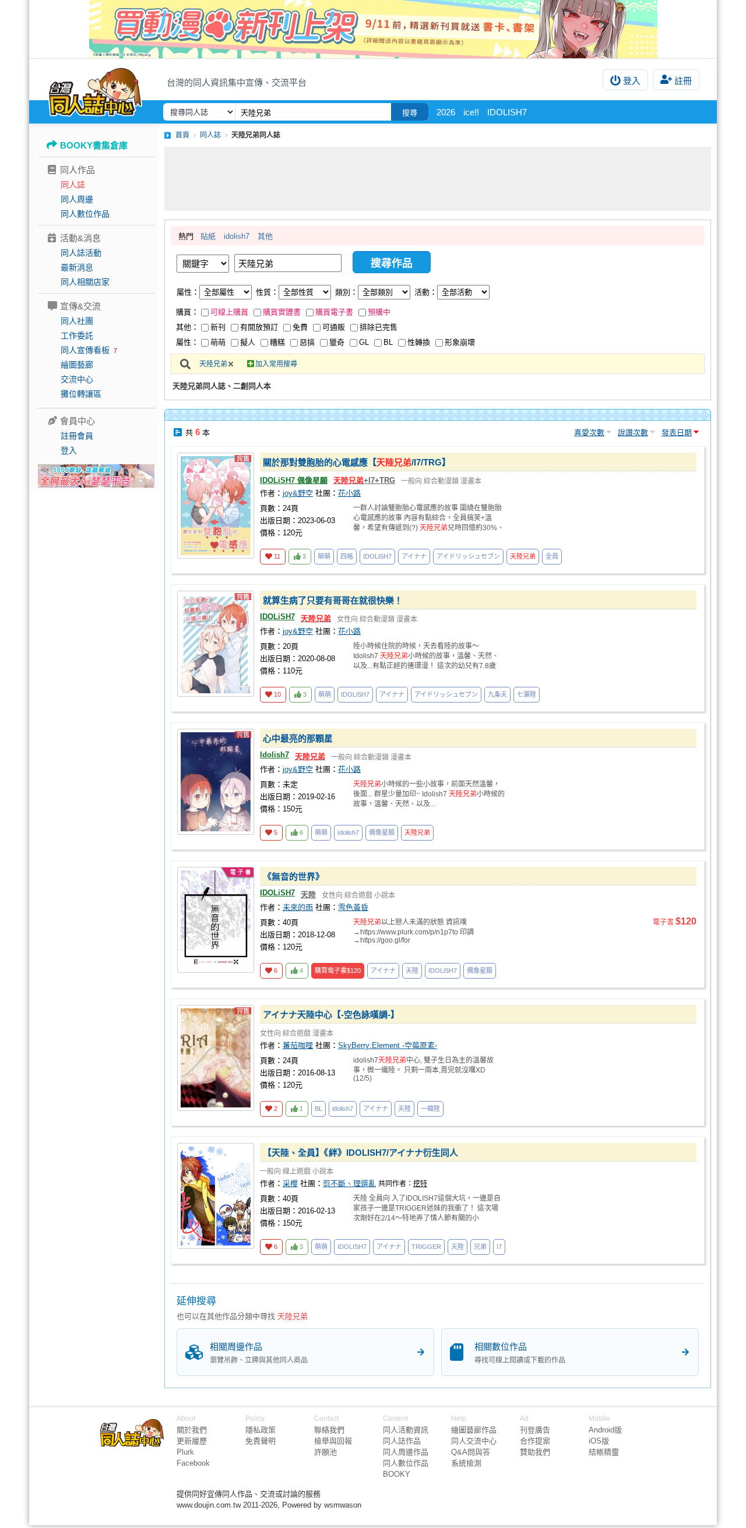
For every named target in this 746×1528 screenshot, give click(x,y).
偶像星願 (382, 832)
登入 (632, 81)
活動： (425, 292)
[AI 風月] (96, 481)
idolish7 (236, 236)
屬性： (188, 292)
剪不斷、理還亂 (349, 1183)
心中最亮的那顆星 (298, 738)
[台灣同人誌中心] (95, 90)
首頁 (182, 135)
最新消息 (77, 267)
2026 (446, 112)
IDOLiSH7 (377, 556)
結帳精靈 (604, 1452)
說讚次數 (633, 432)
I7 (499, 1246)
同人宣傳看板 (85, 350)
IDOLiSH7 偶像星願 (294, 480)
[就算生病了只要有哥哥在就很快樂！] (215, 644)
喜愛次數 (589, 432)
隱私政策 (260, 1429)
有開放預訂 (259, 327)
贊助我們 (535, 1452)
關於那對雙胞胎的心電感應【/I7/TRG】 (357, 462)
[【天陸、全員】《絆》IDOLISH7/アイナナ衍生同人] (215, 1196)
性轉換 (418, 342)
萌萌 (218, 342)
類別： (346, 292)
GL (364, 342)
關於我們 (192, 1429)
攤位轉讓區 (81, 393)
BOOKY (396, 1474)
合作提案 (535, 1441)
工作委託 (77, 335)
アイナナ (414, 556)
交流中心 (77, 379)
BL (388, 342)
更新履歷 (192, 1441)
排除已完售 (378, 327)
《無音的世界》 (293, 876)
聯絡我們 (329, 1429)
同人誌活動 (81, 252)
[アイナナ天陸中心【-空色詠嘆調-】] (215, 1058)
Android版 (605, 1429)
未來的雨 (298, 907)
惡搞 (307, 342)
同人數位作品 (85, 213)
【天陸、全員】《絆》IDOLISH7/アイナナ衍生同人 (360, 1153)
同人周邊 (77, 199)
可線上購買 (229, 312)
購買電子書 (334, 312)
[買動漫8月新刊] (373, 29)
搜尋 (409, 112)
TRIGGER (426, 1246)
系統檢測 (466, 1463)
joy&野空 (298, 493)
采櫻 (290, 1183)
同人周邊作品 (405, 1452)
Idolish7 (274, 754)
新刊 (218, 327)
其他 (265, 236)
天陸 (308, 894)
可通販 (333, 327)
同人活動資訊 (405, 1429)
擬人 (247, 342)
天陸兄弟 (213, 364)
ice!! (471, 112)
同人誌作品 (402, 1441)
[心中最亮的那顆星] (215, 782)
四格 (346, 556)
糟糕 (277, 342)
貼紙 (208, 236)
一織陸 (430, 1108)
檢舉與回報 (333, 1441)
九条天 (497, 694)
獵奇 (336, 342)
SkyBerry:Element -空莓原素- (387, 1045)
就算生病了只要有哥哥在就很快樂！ (333, 600)
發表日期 (676, 432)
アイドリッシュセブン (468, 556)
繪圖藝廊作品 (474, 1429)
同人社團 (77, 321)
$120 (338, 970)
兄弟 (480, 1246)
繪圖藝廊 (77, 364)
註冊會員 (77, 435)
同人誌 (73, 184)
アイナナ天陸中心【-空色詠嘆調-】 (331, 1014)
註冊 (683, 81)
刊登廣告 (535, 1429)
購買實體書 (282, 312)
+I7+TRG (364, 480)
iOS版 (599, 1441)
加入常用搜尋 (276, 364)
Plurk (185, 1452)
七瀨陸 (526, 694)
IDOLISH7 (507, 112)
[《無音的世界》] (215, 920)
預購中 (379, 312)
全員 (552, 556)
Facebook (193, 1463)
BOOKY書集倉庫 (94, 145)
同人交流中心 (474, 1441)
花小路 (349, 493)
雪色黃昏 (353, 907)
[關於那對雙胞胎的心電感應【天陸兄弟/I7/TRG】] (215, 506)
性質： (267, 292)
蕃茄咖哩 (298, 1045)
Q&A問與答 (470, 1452)
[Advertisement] (438, 179)
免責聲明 (260, 1441)
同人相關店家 (85, 282)
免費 (300, 327)
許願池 (325, 1452)
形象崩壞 (460, 342)
